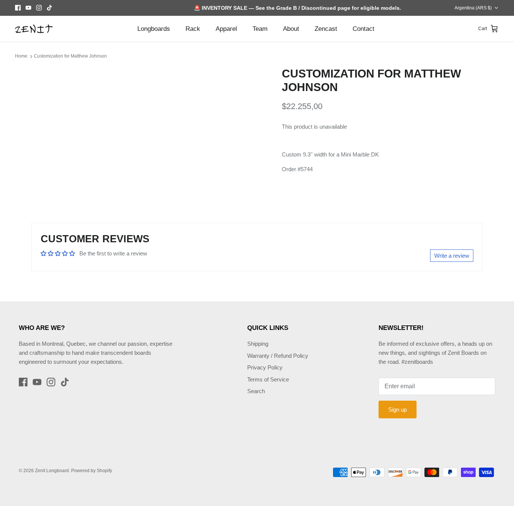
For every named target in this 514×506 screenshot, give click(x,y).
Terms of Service (268, 379)
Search (256, 391)
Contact (363, 28)
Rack (193, 28)
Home (21, 56)
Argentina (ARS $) (473, 8)
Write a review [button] (451, 255)
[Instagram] (39, 8)
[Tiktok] (49, 8)
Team (260, 28)
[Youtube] (28, 8)
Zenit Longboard (52, 470)
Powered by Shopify (91, 470)
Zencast (326, 28)
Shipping (257, 343)
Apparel (226, 28)
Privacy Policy (265, 367)
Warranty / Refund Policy (277, 356)
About (291, 28)
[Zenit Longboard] (34, 28)
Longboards (153, 28)
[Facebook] (18, 8)
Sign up (397, 409)
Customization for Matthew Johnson (70, 56)
